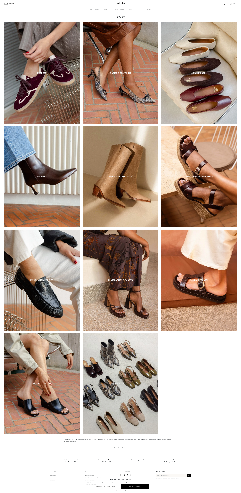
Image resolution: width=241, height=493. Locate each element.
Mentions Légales (89, 475)
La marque (133, 10)
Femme (6, 3)
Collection (94, 10)
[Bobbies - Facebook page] (127, 475)
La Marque (53, 475)
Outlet (106, 10)
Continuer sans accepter (120, 490)
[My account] (224, 4)
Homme (11, 3)
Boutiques (147, 10)
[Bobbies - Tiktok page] (124, 475)
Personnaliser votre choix (106, 487)
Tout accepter (135, 487)
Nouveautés (119, 10)
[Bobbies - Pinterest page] (130, 475)
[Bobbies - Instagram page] (121, 475)
